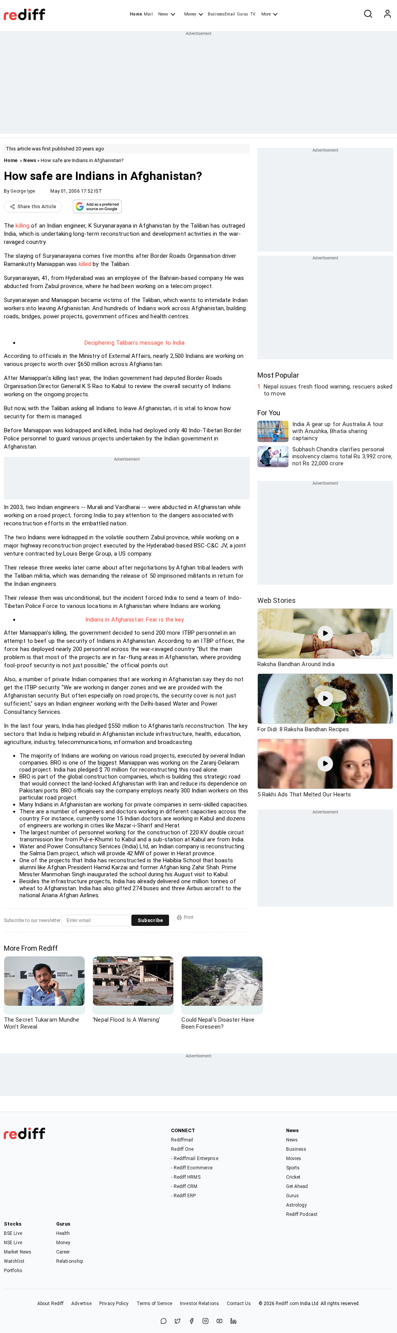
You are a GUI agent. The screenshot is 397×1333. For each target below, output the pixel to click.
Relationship (69, 1261)
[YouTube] (219, 1321)
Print (188, 917)
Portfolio (13, 1270)
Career (63, 1252)
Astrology (296, 1205)
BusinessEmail (221, 14)
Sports (293, 1168)
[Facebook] (191, 1321)
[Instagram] (205, 1321)
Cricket (293, 1177)
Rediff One (182, 1149)
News (163, 14)
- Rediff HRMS (185, 1177)
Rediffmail (182, 1140)
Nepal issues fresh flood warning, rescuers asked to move (328, 390)
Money (190, 14)
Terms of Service (154, 1303)
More (266, 14)
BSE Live (13, 1233)
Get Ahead (297, 1186)
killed (85, 264)
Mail (148, 14)
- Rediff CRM (184, 1186)
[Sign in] (387, 14)
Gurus (243, 14)
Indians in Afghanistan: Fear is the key (134, 619)
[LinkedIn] (233, 1321)
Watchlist (14, 1261)
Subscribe (150, 920)
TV (252, 14)
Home (136, 14)
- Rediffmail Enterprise (194, 1158)
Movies (294, 1158)
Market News (17, 1252)
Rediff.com (287, 1303)
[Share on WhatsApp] (164, 1321)
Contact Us (239, 1303)
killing (22, 225)
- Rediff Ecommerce (191, 1168)
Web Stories (276, 600)
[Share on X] (177, 1321)
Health (63, 1233)
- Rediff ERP (183, 1195)
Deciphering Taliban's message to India (135, 342)
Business (296, 1149)
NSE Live (13, 1242)
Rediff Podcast (302, 1214)
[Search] (368, 14)
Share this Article (36, 206)
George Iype (22, 191)
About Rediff (50, 1303)
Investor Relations (199, 1303)
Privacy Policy (113, 1303)
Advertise (81, 1303)
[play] (325, 633)
